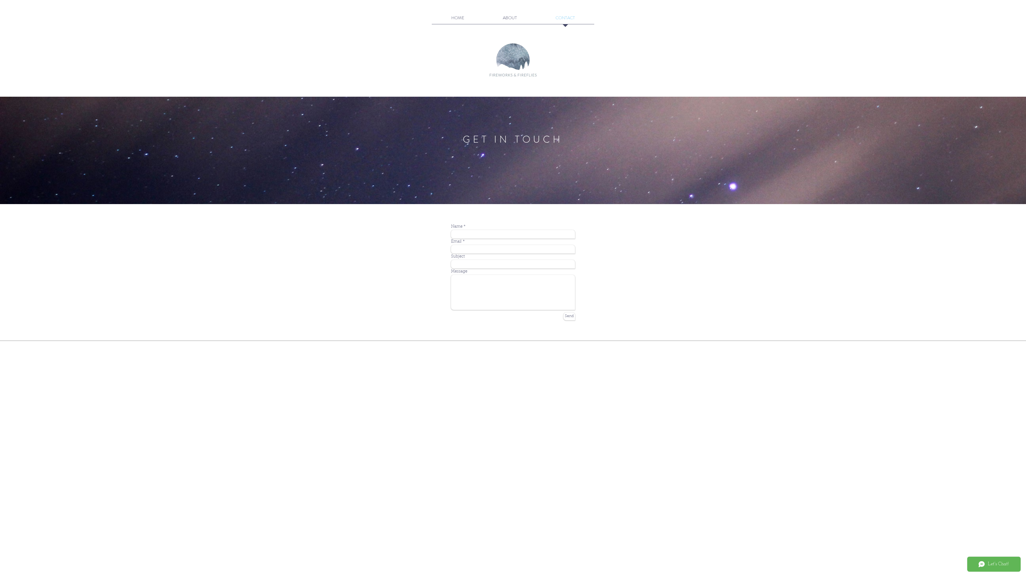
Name (457, 227)
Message (459, 272)
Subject (458, 257)
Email (456, 242)
